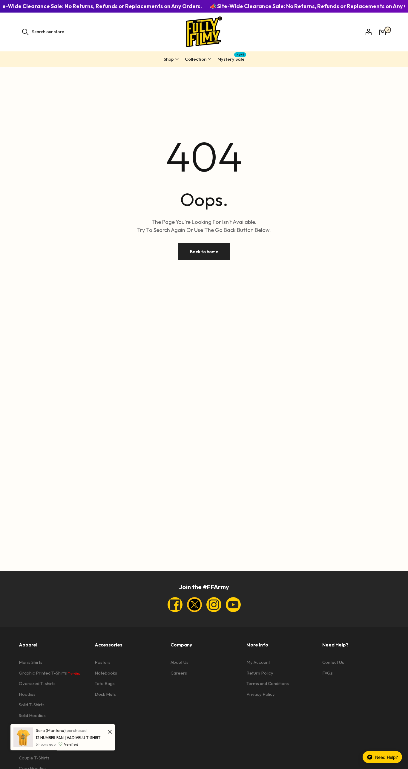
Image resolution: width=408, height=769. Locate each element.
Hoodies (27, 694)
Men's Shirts (30, 662)
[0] (382, 32)
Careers (179, 673)
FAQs (327, 673)
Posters (103, 662)
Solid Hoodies (32, 715)
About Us (179, 662)
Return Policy (259, 673)
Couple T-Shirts (34, 758)
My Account (258, 662)
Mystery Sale (231, 58)
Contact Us (333, 662)
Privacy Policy (260, 694)
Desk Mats (105, 694)
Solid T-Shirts (32, 704)
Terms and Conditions (267, 683)
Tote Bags (105, 683)
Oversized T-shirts (37, 683)
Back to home (204, 251)
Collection (195, 59)
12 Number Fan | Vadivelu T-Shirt (68, 737)
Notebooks (106, 673)
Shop (169, 59)
